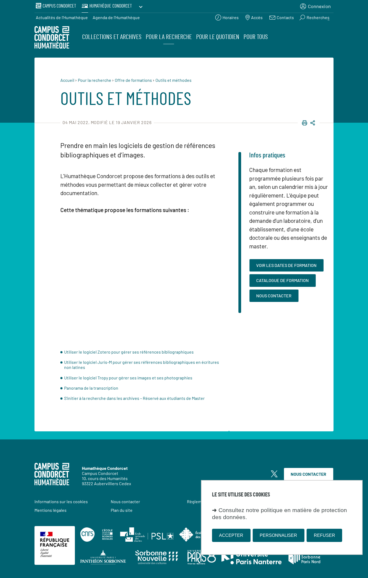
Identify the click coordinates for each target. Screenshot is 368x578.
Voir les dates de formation (286, 265)
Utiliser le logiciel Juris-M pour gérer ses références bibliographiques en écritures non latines (141, 365)
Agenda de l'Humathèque (116, 17)
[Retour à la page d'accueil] (51, 38)
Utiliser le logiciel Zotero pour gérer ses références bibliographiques (129, 351)
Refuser (324, 535)
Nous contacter (308, 474)
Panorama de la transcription (91, 387)
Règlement (197, 501)
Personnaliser (278, 535)
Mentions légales (50, 510)
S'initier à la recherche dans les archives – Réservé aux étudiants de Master (134, 398)
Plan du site (122, 510)
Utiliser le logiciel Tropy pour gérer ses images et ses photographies (128, 377)
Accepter (231, 535)
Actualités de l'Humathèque (62, 17)
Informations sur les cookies (61, 501)
